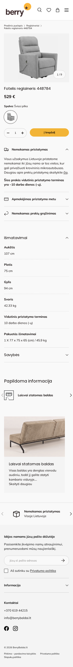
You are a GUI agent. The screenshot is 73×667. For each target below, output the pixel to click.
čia (65, 172)
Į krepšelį (49, 132)
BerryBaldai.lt (20, 647)
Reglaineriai (32, 26)
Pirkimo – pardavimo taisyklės (20, 653)
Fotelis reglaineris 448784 (18, 28)
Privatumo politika (43, 571)
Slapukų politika (12, 657)
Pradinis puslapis (13, 26)
